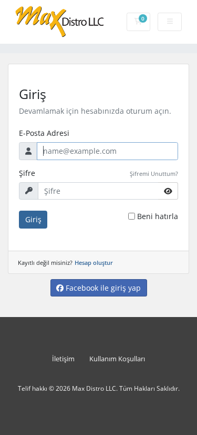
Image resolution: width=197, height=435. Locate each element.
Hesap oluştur (94, 262)
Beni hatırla (157, 216)
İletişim (63, 358)
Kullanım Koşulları (117, 358)
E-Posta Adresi (44, 133)
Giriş (33, 219)
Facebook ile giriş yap (102, 288)
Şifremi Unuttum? (154, 173)
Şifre (27, 173)
